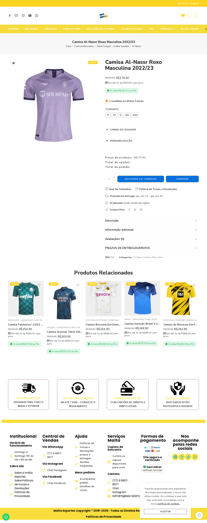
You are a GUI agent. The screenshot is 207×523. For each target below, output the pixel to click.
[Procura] (196, 15)
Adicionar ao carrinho (141, 179)
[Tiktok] (188, 457)
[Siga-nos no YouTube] (30, 15)
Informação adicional (119, 230)
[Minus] (114, 180)
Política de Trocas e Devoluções (158, 189)
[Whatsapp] (195, 457)
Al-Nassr (136, 46)
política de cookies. (169, 503)
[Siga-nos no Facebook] (9, 15)
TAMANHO (112, 109)
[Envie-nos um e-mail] (16, 15)
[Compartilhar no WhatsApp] (135, 209)
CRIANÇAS (50, 28)
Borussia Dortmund (96, 320)
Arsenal (51, 327)
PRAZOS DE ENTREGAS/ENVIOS (127, 248)
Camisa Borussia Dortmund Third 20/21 (103, 324)
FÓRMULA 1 (167, 28)
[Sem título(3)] (53, 105)
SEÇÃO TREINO (190, 28)
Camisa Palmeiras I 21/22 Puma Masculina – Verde (26, 324)
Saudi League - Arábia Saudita (113, 46)
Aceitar (165, 511)
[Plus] (114, 177)
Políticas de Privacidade (103, 517)
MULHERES (31, 28)
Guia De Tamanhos (119, 189)
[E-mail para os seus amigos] (141, 209)
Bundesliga (114, 320)
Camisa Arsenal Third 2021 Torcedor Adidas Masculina (64, 332)
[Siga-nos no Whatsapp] (36, 15)
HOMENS (13, 28)
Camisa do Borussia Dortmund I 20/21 (181, 324)
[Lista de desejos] (12, 63)
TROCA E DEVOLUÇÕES (78, 398)
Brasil (128, 319)
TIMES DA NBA (71, 28)
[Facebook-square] (175, 457)
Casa (68, 46)
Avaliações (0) (114, 239)
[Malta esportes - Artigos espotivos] (103, 16)
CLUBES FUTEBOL (132, 28)
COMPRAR (182, 179)
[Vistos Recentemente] (199, 515)
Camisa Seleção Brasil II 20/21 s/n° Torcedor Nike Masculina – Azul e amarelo (142, 324)
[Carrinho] (182, 15)
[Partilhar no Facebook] (129, 209)
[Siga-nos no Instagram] (23, 15)
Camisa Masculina (83, 46)
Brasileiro (13, 320)
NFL (151, 28)
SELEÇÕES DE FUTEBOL (101, 28)
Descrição (112, 221)
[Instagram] (182, 457)
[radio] (108, 115)
